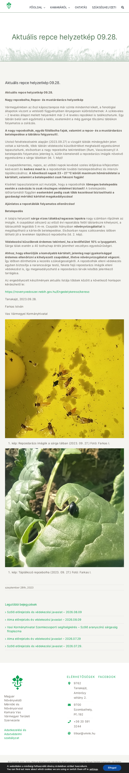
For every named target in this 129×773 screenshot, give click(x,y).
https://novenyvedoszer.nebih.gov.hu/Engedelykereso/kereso (47, 291)
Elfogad (112, 767)
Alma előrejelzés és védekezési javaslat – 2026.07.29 (44, 638)
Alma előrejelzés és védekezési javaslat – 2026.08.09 (44, 619)
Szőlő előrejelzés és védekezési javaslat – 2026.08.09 (44, 612)
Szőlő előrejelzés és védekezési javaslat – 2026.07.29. (44, 646)
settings (94, 769)
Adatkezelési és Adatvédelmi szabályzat (15, 734)
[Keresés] (122, 7)
